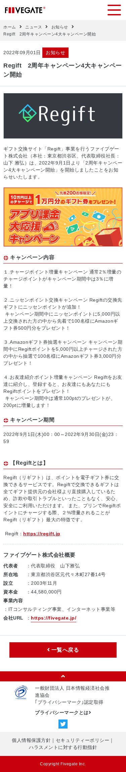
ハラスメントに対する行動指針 (63, 747)
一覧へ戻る (64, 650)
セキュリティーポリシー (83, 740)
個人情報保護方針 (31, 740)
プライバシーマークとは (62, 712)
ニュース (33, 27)
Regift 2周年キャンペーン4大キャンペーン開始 (49, 34)
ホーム (9, 27)
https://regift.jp (41, 533)
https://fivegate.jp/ (53, 618)
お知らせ (59, 27)
